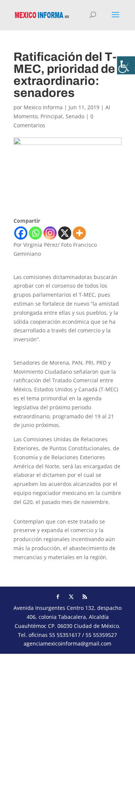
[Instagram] (50, 233)
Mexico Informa (43, 107)
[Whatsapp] (35, 233)
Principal (51, 116)
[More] (79, 233)
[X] (64, 233)
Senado (75, 116)
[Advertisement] (67, 721)
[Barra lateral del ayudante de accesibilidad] (126, 65)
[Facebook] (20, 233)
